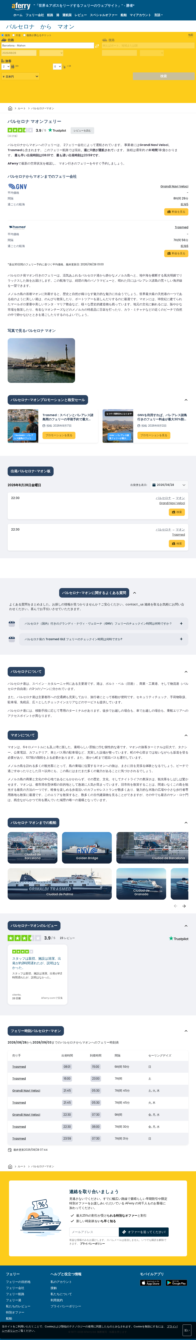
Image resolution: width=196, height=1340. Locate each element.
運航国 (67, 15)
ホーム (18, 15)
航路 (50, 15)
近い (187, 1330)
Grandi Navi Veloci (174, 186)
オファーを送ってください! (146, 1232)
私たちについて (61, 1294)
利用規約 (57, 1300)
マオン (180, 498)
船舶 (124, 15)
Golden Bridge (87, 858)
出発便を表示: (138, 485)
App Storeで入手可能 (150, 1283)
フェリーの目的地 (18, 1282)
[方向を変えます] (97, 46)
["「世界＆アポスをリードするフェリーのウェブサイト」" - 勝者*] (21, 6)
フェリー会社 (35, 15)
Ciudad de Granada (141, 892)
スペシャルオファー (104, 15)
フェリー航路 (15, 1294)
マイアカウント (140, 15)
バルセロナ (163, 498)
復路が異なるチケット (39, 35)
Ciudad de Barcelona (32, 856)
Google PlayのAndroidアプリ (176, 1283)
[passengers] (175, 906)
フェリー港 (13, 1300)
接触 (54, 1288)
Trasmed (181, 227)
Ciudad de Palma (59, 894)
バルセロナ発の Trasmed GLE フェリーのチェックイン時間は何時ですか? (73, 639)
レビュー (81, 15)
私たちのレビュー (18, 1306)
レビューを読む (82, 130)
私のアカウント (61, 1282)
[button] (158, 15)
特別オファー (15, 1312)
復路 (7, 35)
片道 (18, 35)
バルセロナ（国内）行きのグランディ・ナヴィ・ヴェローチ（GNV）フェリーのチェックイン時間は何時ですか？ (98, 623)
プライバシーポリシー (92, 1243)
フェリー (13, 1274)
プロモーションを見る (59, 435)
